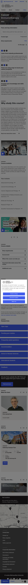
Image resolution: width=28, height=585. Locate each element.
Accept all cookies (14, 297)
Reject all (14, 301)
